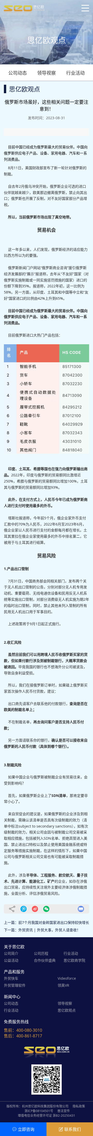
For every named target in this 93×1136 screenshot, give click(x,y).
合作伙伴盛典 (45, 960)
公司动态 (17, 73)
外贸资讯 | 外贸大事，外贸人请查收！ (49, 929)
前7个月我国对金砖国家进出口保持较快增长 (53, 922)
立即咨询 (26, 1129)
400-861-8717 (29, 1036)
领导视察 (46, 73)
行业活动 (75, 73)
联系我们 (72, 1129)
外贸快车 (11, 978)
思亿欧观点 (67, 1010)
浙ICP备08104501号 (39, 1111)
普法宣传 (63, 1111)
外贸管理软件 (15, 985)
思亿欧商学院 (74, 960)
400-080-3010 (29, 1030)
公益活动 (11, 960)
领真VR (63, 985)
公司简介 (11, 953)
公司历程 (41, 953)
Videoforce (67, 978)
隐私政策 (79, 1106)
